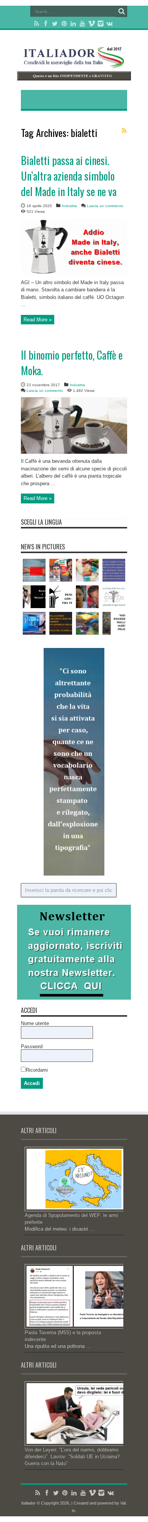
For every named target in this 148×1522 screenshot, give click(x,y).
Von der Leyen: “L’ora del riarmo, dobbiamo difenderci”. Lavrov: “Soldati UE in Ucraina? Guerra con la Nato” (72, 1456)
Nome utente (35, 1023)
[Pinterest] (64, 23)
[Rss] (37, 23)
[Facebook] (46, 23)
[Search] (121, 11)
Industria (69, 206)
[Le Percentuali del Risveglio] (60, 623)
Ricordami (37, 1070)
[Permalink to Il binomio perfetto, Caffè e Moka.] (74, 452)
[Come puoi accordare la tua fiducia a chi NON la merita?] (60, 570)
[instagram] (100, 23)
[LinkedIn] (73, 23)
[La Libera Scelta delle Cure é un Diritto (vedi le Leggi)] (113, 596)
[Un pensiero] (87, 623)
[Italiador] (74, 62)
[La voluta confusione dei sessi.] (34, 570)
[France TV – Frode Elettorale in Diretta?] (34, 623)
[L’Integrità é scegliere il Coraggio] (113, 570)
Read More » (38, 319)
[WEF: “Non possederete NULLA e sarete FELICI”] (113, 623)
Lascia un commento (105, 206)
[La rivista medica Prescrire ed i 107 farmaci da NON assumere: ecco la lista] (87, 570)
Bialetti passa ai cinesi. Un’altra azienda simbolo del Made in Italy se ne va (69, 176)
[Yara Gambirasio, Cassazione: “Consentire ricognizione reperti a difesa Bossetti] (87, 596)
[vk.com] (109, 23)
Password (32, 1046)
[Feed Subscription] (124, 130)
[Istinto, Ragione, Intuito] (60, 596)
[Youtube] (82, 23)
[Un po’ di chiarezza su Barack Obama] (34, 596)
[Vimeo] (91, 23)
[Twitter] (55, 23)
